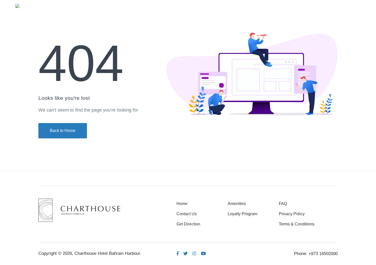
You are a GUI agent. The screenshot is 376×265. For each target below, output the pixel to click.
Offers (321, 5)
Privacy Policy (292, 214)
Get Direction (188, 224)
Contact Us (186, 214)
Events (298, 5)
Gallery (275, 5)
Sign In (348, 5)
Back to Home (62, 130)
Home (222, 5)
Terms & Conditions (296, 224)
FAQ (283, 203)
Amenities (248, 5)
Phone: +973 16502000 (316, 253)
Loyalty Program (242, 214)
